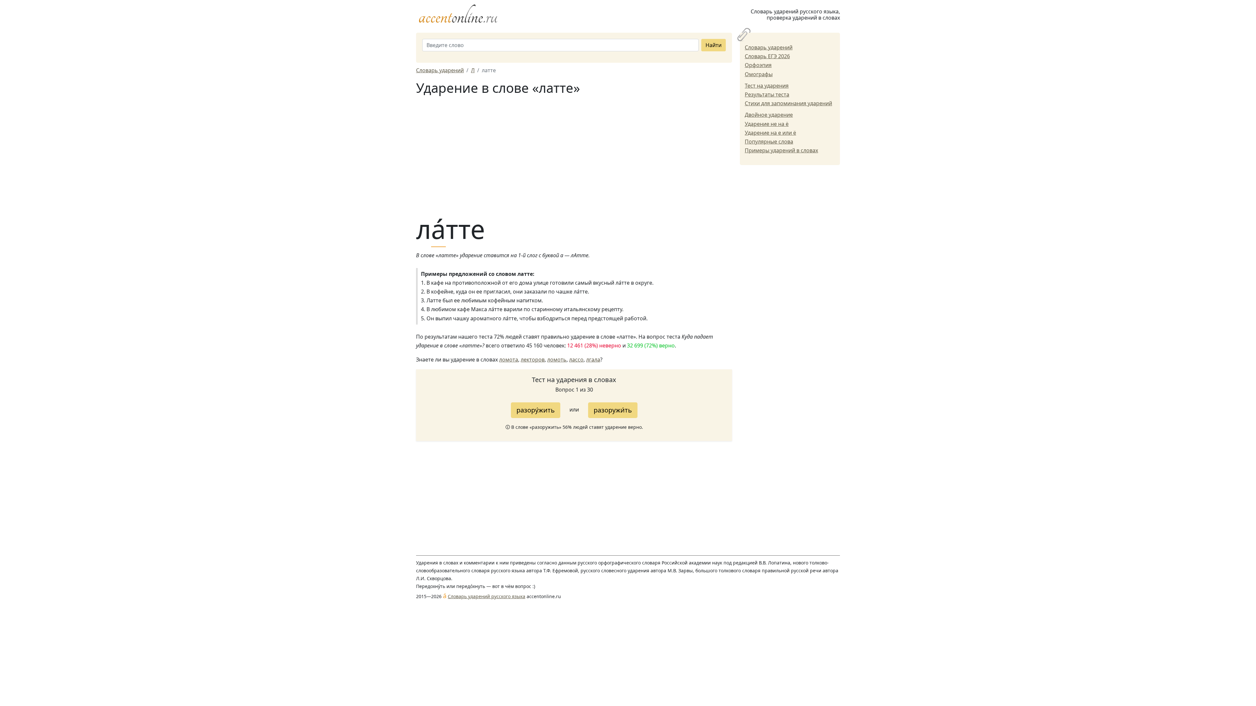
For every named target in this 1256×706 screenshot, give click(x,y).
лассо (576, 359)
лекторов (533, 359)
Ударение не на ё (767, 123)
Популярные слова (769, 141)
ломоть (557, 359)
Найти (714, 45)
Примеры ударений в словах (781, 150)
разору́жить (535, 410)
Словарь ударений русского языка (486, 596)
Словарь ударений (769, 47)
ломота (508, 359)
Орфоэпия (758, 65)
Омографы (759, 74)
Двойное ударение (769, 114)
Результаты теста (767, 94)
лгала (593, 359)
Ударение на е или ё (770, 132)
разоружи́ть (613, 410)
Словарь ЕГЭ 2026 (767, 56)
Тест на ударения (767, 85)
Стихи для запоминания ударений (788, 103)
